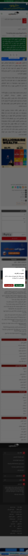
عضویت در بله (19, 285)
